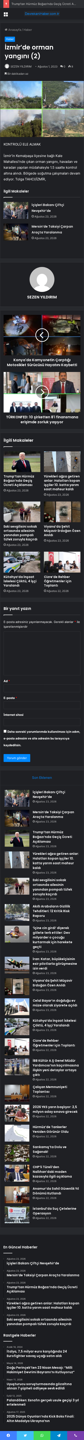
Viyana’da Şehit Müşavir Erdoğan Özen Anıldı (62, 530)
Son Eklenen (42, 777)
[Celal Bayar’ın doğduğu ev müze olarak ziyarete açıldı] (17, 1006)
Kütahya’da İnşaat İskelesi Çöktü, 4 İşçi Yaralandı (20, 581)
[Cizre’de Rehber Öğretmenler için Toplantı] (62, 562)
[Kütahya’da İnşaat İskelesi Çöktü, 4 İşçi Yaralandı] (22, 562)
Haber (28, 29)
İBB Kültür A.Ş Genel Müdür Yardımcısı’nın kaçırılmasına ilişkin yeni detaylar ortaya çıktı (56, 1067)
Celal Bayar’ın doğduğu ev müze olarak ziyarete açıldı (55, 1003)
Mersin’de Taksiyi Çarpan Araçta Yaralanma (53, 814)
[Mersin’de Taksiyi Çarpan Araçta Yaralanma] (16, 232)
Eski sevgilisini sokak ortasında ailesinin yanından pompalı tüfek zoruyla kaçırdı (20, 533)
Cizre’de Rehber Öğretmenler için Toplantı (57, 581)
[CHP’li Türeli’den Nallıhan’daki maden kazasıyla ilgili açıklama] (17, 1173)
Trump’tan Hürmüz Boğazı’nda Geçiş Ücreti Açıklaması (19, 480)
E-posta (10, 698)
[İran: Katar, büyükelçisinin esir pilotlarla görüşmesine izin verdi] (17, 965)
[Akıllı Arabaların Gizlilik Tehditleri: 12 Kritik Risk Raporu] (17, 912)
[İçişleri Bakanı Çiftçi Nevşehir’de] (16, 210)
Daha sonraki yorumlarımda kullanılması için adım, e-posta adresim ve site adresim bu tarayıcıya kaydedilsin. (42, 738)
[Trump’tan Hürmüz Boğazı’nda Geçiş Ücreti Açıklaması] (22, 461)
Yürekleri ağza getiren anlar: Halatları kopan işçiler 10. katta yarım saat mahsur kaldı (62, 482)
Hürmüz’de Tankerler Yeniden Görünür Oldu (51, 1129)
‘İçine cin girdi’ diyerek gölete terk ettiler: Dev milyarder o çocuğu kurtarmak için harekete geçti (52, 937)
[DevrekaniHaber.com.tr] (42, 13)
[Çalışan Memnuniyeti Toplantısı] (17, 1093)
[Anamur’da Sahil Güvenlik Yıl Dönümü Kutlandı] (17, 1194)
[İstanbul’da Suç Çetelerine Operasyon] (17, 1214)
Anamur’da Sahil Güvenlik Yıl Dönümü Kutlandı (56, 1191)
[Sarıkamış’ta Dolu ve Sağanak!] (17, 1153)
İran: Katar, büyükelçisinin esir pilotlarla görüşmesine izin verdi (55, 964)
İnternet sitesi (14, 715)
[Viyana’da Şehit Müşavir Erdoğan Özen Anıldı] (62, 512)
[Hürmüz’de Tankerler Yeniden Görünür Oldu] (17, 1133)
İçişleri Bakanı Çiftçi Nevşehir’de (49, 794)
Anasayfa (14, 29)
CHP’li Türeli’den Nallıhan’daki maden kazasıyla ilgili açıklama (52, 1172)
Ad (7, 681)
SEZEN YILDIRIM (21, 66)
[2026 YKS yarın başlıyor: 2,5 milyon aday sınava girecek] (17, 1113)
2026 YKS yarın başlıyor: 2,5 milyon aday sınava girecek (55, 1109)
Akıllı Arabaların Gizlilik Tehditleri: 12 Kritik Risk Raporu (51, 911)
